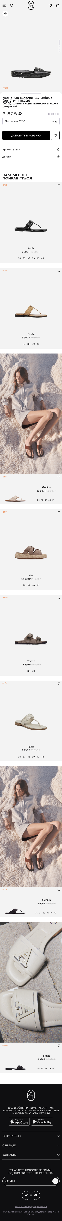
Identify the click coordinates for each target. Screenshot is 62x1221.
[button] (59, 42)
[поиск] (11, 5)
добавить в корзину (26, 135)
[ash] (31, 5)
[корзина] (58, 5)
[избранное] (50, 5)
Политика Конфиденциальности (31, 1206)
